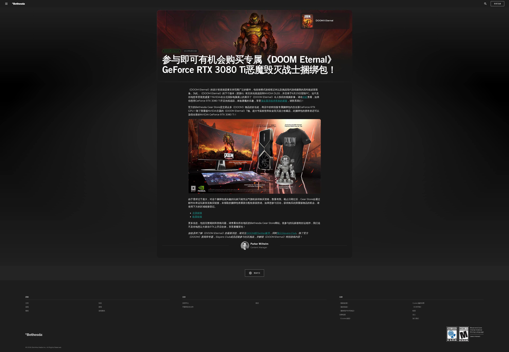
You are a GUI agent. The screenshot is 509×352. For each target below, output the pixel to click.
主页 (27, 303)
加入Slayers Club (286, 233)
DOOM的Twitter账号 (258, 233)
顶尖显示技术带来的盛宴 (274, 100)
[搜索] (485, 3)
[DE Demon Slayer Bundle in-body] (254, 156)
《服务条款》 (344, 307)
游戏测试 (102, 311)
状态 (257, 303)
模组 (27, 311)
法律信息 (342, 315)
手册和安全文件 (188, 307)
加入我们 (416, 318)
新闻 (100, 307)
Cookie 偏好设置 (418, 303)
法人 (414, 315)
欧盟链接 (197, 216)
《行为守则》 (417, 307)
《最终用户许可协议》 (347, 311)
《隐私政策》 (344, 303)
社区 (100, 303)
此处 (305, 97)
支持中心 (185, 303)
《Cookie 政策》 (345, 318)
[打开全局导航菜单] (6, 3)
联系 (414, 311)
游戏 (27, 307)
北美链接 (197, 213)
